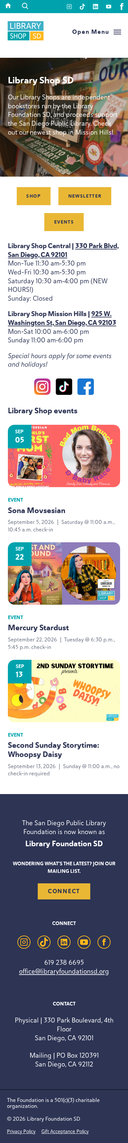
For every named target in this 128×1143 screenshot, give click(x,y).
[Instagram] (42, 387)
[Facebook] (85, 387)
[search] (25, 6)
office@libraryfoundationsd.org (64, 971)
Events (64, 222)
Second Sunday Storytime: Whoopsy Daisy (53, 750)
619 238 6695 (64, 962)
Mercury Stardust (38, 628)
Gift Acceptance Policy (65, 1131)
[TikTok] (64, 387)
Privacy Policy (21, 1131)
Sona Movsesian (36, 511)
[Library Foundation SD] (25, 39)
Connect (64, 891)
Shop (33, 196)
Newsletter (85, 196)
